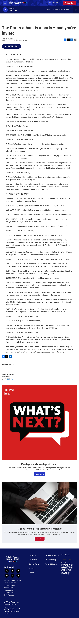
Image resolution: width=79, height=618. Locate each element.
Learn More (39, 474)
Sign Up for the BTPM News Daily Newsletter (39, 528)
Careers (31, 573)
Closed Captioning (50, 560)
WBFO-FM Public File (67, 567)
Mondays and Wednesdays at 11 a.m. (39, 464)
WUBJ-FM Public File (67, 570)
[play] (5, 10)
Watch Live (57, 3)
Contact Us (32, 555)
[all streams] (76, 9)
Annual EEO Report (51, 564)
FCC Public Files (65, 555)
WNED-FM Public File (67, 564)
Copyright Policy (34, 564)
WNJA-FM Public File (67, 566)
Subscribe (40, 539)
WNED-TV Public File (67, 563)
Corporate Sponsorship (52, 555)
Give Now (70, 3)
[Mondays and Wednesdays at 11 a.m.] (39, 422)
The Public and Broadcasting (65, 573)
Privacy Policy (33, 560)
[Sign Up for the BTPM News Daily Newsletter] (39, 503)
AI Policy (31, 568)
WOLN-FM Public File (67, 569)
